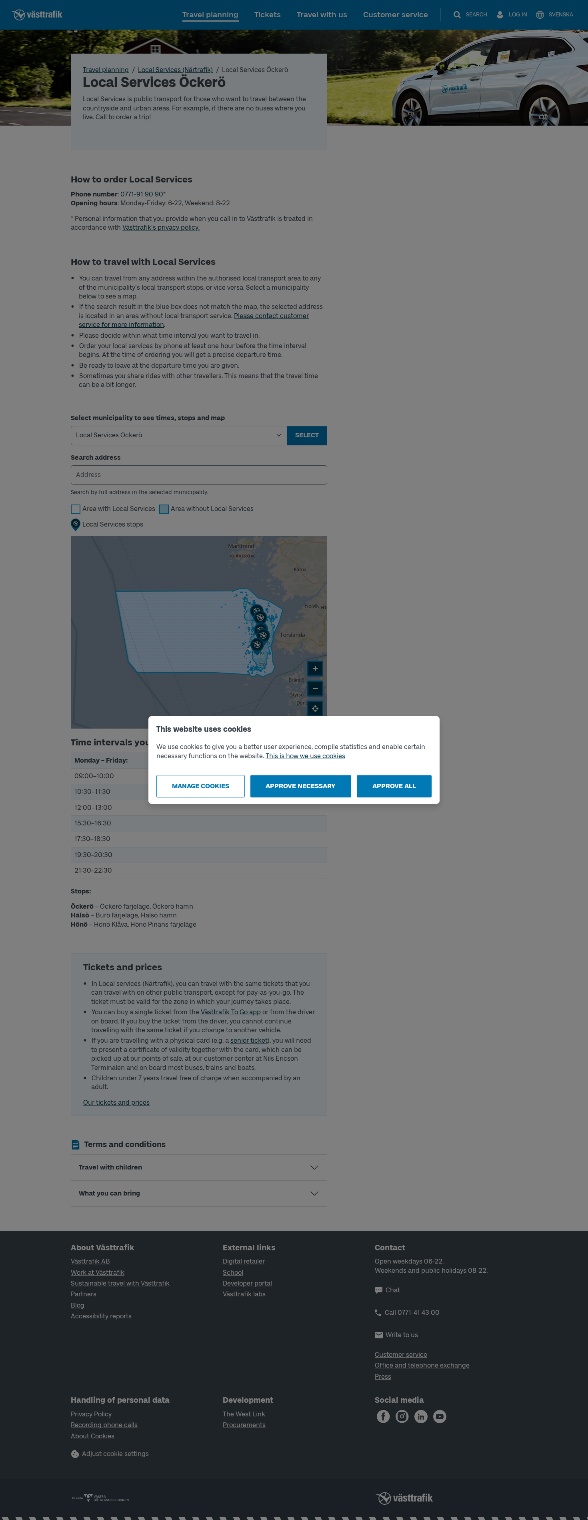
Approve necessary (301, 786)
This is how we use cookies (305, 756)
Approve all (394, 786)
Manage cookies (200, 786)
